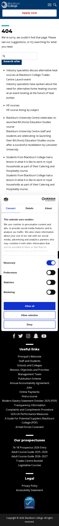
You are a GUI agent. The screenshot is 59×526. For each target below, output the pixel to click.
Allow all (29, 306)
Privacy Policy (29, 485)
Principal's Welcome (29, 356)
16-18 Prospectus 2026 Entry (29, 447)
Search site (11, 61)
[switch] (50, 272)
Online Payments (29, 392)
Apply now (29, 12)
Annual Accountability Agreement (29, 383)
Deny (29, 324)
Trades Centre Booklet (29, 461)
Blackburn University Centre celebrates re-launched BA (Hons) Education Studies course (31, 122)
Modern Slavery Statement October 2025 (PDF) (29, 400)
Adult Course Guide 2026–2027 (29, 456)
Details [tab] (29, 208)
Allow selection (29, 315)
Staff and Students (29, 361)
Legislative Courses (29, 465)
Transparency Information (29, 405)
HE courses (13, 105)
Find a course (29, 396)
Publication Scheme (29, 378)
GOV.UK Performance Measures (29, 414)
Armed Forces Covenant (30, 427)
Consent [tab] (10, 208)
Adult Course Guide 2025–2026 (29, 452)
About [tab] (48, 208)
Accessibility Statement (29, 490)
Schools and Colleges (29, 365)
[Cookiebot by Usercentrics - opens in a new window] (42, 199)
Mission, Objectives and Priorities (29, 370)
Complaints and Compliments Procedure (29, 409)
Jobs (29, 387)
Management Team (29, 374)
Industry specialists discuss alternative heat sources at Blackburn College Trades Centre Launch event (31, 75)
